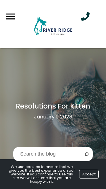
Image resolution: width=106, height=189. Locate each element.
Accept (89, 174)
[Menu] (10, 16)
